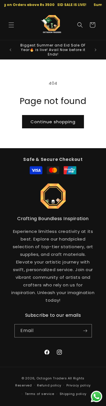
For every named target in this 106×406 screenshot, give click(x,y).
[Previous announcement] (10, 50)
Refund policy (49, 385)
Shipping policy (73, 394)
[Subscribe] (85, 330)
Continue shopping (53, 122)
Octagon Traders (51, 378)
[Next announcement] (95, 50)
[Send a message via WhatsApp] (96, 396)
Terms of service (39, 394)
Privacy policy (78, 385)
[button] (11, 25)
